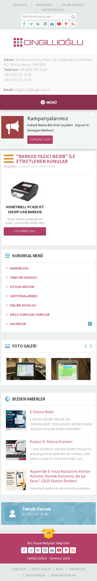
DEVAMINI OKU (25, 231)
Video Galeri (41, 569)
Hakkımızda (44, 5)
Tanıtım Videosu (52, 10)
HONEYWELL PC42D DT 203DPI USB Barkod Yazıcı (25, 211)
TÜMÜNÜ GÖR (40, 139)
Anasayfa (10, 166)
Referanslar (35, 575)
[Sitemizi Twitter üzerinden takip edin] (31, 24)
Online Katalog (72, 5)
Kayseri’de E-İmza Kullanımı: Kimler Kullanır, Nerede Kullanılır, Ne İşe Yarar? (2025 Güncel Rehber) (60, 476)
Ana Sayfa (20, 5)
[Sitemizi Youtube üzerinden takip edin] (59, 24)
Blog (59, 569)
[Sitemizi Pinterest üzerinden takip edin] (66, 24)
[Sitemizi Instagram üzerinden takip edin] (45, 24)
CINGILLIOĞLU (37, 558)
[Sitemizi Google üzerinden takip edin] (38, 24)
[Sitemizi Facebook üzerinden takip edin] (24, 24)
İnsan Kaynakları (63, 575)
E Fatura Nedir (42, 411)
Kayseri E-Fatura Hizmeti (51, 441)
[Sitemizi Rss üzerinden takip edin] (73, 24)
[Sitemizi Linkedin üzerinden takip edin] (52, 24)
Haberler (19, 569)
